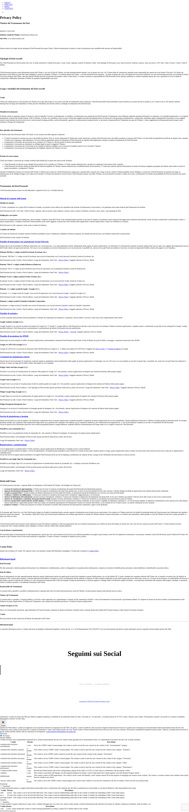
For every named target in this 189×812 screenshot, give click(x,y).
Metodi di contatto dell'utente (13, 198)
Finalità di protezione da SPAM (14, 336)
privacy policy (100, 349)
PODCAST (8, 5)
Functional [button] (3, 784)
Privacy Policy (64, 260)
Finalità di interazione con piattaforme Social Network (24, 242)
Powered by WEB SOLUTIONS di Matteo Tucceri (94, 701)
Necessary (6, 736)
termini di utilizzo (115, 349)
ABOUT (7, 3)
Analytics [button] (3, 800)
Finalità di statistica (9, 313)
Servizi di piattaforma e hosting (14, 416)
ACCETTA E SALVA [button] (8, 811)
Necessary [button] (3, 733)
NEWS (6, 7)
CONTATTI (8, 8)
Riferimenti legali (7, 559)
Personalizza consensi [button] (7, 719)
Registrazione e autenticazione (13, 445)
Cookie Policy (94, 551)
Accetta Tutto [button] (20, 719)
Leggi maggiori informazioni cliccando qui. (61, 732)
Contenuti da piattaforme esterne (15, 357)
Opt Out (73, 332)
